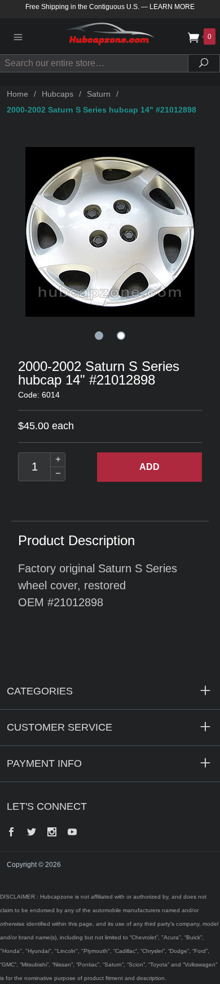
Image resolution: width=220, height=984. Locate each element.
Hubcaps (57, 93)
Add (149, 467)
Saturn (99, 93)
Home (17, 93)
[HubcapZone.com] (110, 36)
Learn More (172, 7)
